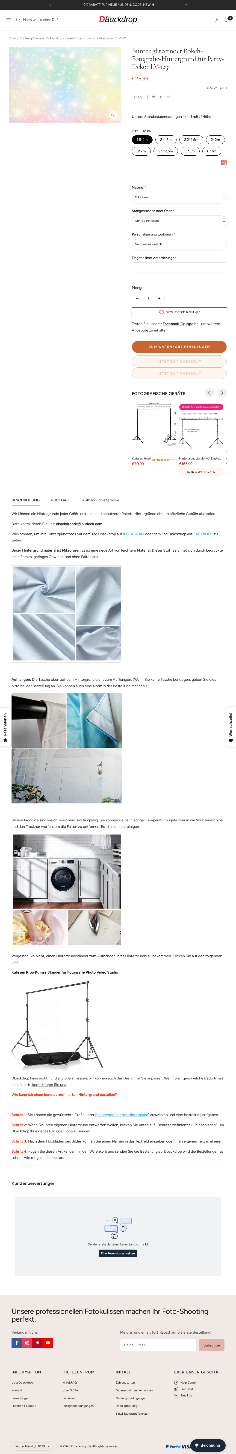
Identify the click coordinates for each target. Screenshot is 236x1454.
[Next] (222, 393)
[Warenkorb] (227, 19)
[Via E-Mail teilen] (168, 97)
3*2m (141, 151)
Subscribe (212, 1345)
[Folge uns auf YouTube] (48, 1343)
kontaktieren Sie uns (48, 1084)
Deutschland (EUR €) (30, 1446)
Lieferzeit (68, 1398)
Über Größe (70, 1390)
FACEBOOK (203, 534)
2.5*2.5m (165, 151)
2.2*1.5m (191, 139)
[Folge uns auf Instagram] (27, 1343)
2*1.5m (166, 139)
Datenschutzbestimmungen (134, 1390)
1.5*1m (142, 139)
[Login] (217, 20)
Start (12, 38)
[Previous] (209, 393)
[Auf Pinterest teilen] (153, 97)
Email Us (186, 1395)
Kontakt (17, 1390)
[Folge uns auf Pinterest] (37, 1343)
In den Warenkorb (201, 472)
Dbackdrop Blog (127, 1405)
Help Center (188, 1382)
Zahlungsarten (125, 1382)
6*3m (211, 151)
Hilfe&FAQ (69, 1382)
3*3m (190, 151)
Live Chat (186, 1389)
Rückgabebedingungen (78, 1405)
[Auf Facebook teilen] (147, 97)
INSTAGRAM (133, 534)
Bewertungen (20, 1398)
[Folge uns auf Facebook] (17, 1343)
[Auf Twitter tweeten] (161, 97)
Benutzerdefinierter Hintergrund (121, 1115)
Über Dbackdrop (23, 1382)
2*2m (215, 139)
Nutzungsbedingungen (131, 1398)
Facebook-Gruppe (24, 1405)
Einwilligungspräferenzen (132, 1413)
